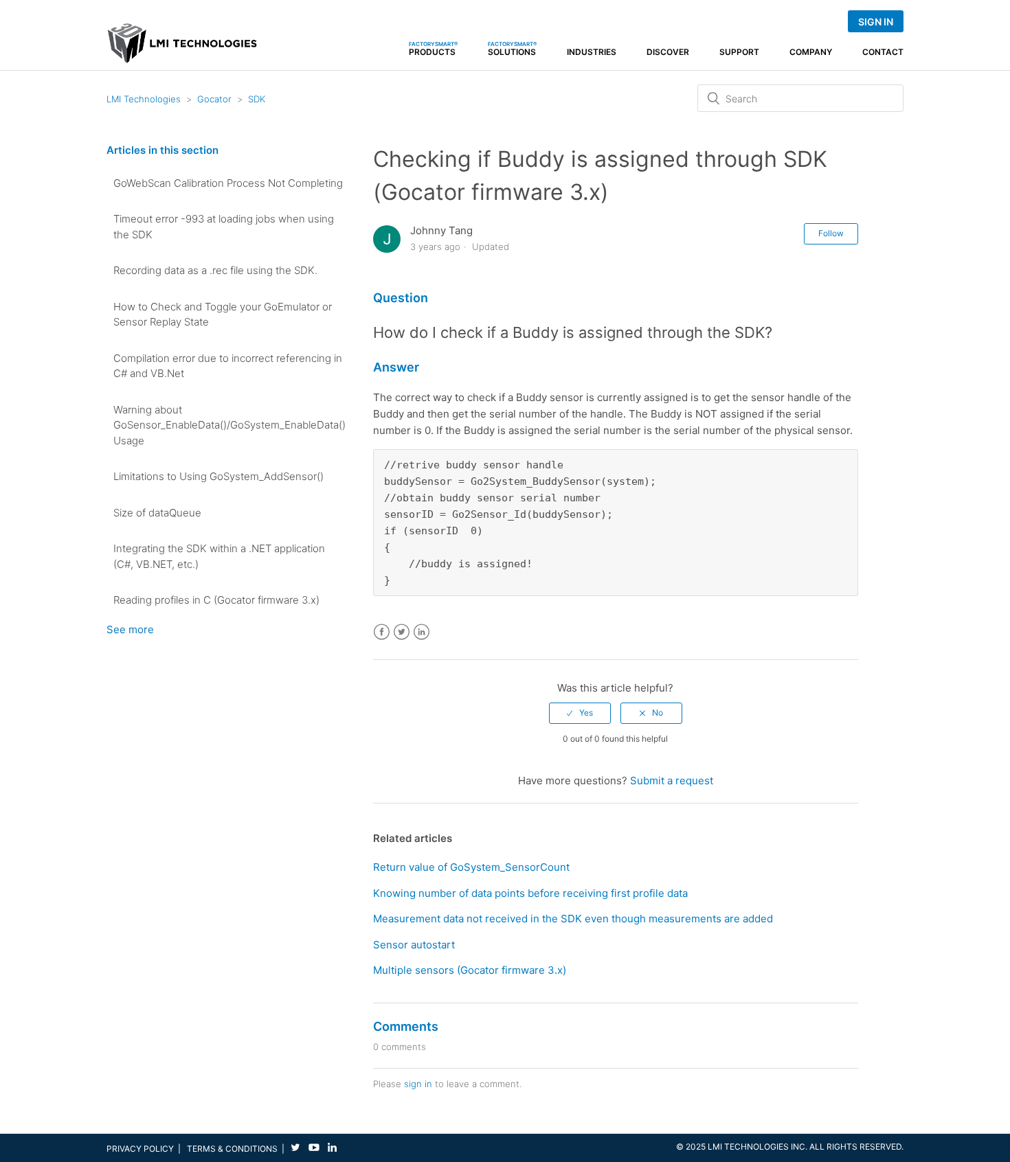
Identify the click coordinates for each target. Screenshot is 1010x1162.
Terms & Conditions (232, 1148)
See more (130, 629)
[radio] (580, 713)
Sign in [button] (875, 21)
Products (433, 48)
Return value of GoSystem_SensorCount (471, 867)
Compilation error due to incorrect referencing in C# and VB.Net (227, 366)
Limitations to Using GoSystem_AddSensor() (218, 476)
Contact (883, 52)
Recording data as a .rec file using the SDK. (215, 270)
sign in (418, 1083)
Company (810, 52)
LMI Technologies (143, 98)
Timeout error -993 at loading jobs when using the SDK (223, 226)
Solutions (512, 48)
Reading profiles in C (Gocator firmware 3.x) (216, 599)
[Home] (182, 49)
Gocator (214, 98)
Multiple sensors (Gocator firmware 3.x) (469, 970)
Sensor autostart (414, 944)
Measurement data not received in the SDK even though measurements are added (573, 918)
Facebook (381, 632)
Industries (591, 52)
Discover (668, 52)
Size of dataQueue (157, 512)
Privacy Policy (140, 1148)
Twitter (401, 632)
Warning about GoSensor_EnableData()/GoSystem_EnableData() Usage (229, 425)
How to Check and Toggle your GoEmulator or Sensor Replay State (222, 314)
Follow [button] (831, 233)
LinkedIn (421, 632)
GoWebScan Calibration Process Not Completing (228, 183)
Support (739, 52)
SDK (256, 98)
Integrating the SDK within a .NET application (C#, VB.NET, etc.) (219, 556)
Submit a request (671, 780)
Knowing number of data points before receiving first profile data (530, 893)
